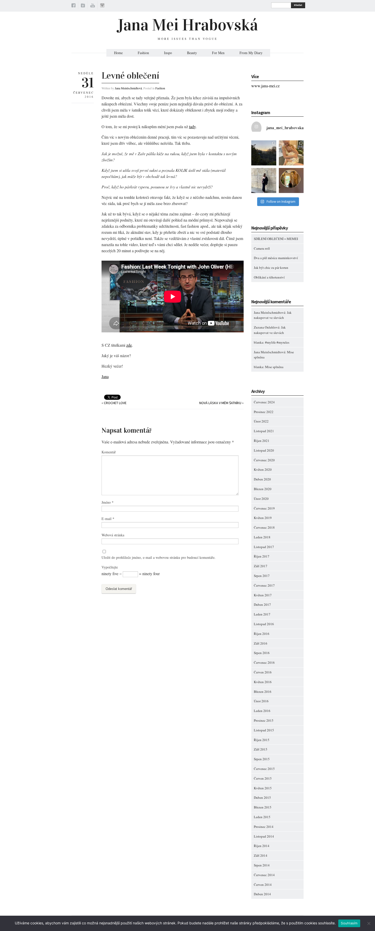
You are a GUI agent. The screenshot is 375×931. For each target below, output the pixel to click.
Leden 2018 (262, 537)
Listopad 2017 (264, 547)
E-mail (108, 518)
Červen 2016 (263, 672)
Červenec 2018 (264, 527)
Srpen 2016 (262, 652)
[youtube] (92, 6)
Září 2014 (260, 855)
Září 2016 (260, 643)
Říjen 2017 (261, 556)
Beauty (192, 53)
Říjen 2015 (261, 739)
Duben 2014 (262, 894)
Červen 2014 (263, 884)
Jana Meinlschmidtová (128, 88)
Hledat (298, 5)
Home (118, 53)
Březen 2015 (262, 807)
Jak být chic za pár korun (271, 267)
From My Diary (251, 53)
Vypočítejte (110, 567)
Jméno (108, 502)
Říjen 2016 (261, 633)
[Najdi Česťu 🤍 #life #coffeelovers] (291, 180)
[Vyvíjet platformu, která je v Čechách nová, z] (291, 152)
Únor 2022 (261, 421)
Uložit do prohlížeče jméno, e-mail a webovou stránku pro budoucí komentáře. (159, 557)
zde (129, 345)
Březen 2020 (262, 489)
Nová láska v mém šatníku (220, 403)
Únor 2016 (261, 701)
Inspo (168, 53)
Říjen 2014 (261, 845)
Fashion (143, 53)
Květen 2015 (263, 788)
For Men (218, 53)
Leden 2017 (262, 614)
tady (192, 126)
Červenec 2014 (264, 875)
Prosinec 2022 (263, 411)
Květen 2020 (263, 469)
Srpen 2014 (262, 865)
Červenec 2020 (264, 460)
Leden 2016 (262, 710)
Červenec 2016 (264, 662)
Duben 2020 (262, 479)
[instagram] (102, 6)
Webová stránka (113, 535)
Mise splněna (274, 367)
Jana (105, 376)
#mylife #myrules (277, 342)
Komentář (109, 452)
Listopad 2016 (264, 624)
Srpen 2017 (262, 575)
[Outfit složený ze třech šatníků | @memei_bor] (263, 180)
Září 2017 (260, 566)
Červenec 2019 (264, 508)
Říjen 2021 (261, 440)
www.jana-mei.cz (265, 85)
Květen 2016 (263, 682)
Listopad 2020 (264, 450)
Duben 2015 (262, 797)
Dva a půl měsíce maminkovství (276, 258)
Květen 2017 (263, 595)
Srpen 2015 (262, 759)
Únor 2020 (261, 498)
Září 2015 (260, 749)
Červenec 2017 (264, 585)
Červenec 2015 (264, 768)
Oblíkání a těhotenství (269, 277)
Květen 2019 (263, 517)
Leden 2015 (262, 817)
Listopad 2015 (264, 730)
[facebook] (73, 6)
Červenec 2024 (264, 402)
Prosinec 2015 (263, 720)
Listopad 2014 (264, 836)
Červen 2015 (263, 778)
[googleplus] (83, 6)
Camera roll (262, 248)
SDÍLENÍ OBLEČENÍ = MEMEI (276, 238)
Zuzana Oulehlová (266, 327)
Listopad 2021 (264, 431)
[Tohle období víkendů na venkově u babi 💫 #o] (263, 152)
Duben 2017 (262, 604)
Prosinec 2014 (263, 826)
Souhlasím (349, 923)
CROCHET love (115, 403)
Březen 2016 (262, 691)
